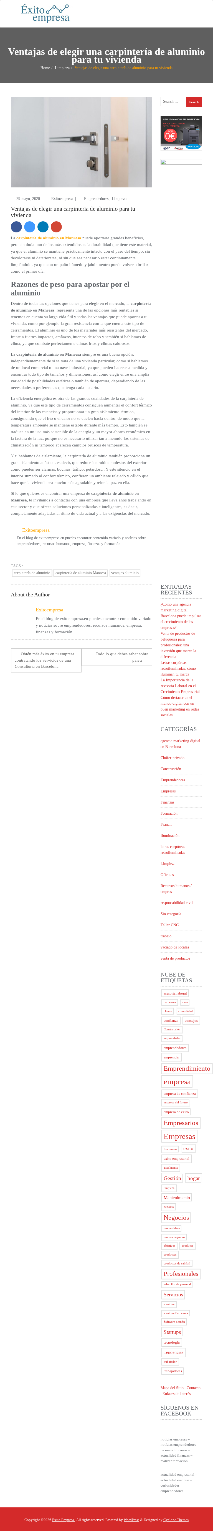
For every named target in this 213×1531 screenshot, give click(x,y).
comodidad (185, 1011)
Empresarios (181, 1122)
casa (185, 1002)
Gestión (172, 1178)
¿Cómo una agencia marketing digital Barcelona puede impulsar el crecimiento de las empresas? (181, 616)
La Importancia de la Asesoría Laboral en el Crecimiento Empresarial (180, 686)
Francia (166, 824)
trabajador (170, 1361)
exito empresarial (176, 1158)
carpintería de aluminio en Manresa (48, 238)
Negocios (176, 1217)
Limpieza (62, 68)
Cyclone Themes (176, 1520)
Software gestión (174, 1321)
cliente (168, 1011)
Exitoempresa (62, 199)
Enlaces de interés (177, 1394)
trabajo (166, 936)
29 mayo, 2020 (28, 199)
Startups (172, 1332)
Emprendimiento (187, 1068)
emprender (171, 1057)
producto (187, 1245)
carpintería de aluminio (32, 573)
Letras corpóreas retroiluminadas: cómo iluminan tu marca (178, 668)
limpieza (169, 1187)
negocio (169, 1206)
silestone (169, 1304)
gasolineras (171, 1167)
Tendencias (173, 1352)
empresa (177, 1081)
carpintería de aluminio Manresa (80, 573)
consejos (191, 1020)
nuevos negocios (174, 1237)
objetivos (169, 1245)
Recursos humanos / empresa (176, 889)
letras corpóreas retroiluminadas (173, 850)
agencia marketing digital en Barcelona (180, 744)
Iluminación (170, 836)
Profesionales (181, 1273)
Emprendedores (96, 199)
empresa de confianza (180, 1093)
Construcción (171, 769)
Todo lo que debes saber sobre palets (122, 657)
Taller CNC (170, 925)
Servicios (173, 1294)
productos (170, 1254)
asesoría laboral (175, 993)
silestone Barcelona (176, 1313)
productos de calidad (177, 1263)
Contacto (194, 1388)
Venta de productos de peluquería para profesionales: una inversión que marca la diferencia (178, 645)
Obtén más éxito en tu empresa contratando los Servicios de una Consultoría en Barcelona (44, 660)
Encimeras (170, 1149)
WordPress (131, 1520)
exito (188, 1148)
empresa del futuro (176, 1102)
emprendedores (175, 1048)
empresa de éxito (176, 1112)
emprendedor (172, 1038)
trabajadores (173, 1371)
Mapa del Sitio (172, 1388)
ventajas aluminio (125, 573)
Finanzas (167, 802)
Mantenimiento (177, 1197)
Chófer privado (172, 758)
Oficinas (167, 875)
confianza (171, 1020)
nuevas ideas (172, 1228)
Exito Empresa (63, 1520)
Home (45, 68)
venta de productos (175, 958)
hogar (193, 1178)
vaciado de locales (175, 947)
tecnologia (172, 1342)
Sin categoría (171, 914)
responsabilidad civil (177, 903)
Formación (169, 813)
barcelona (170, 1002)
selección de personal (177, 1284)
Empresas (168, 791)
